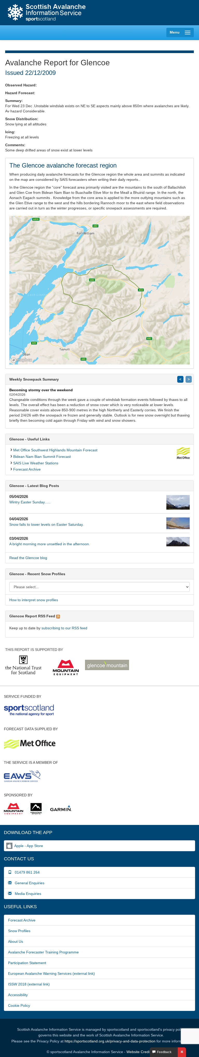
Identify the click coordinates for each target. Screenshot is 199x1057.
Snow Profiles (19, 931)
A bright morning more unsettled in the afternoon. (49, 544)
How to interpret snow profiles (33, 600)
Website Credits (139, 1052)
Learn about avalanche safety (171, 13)
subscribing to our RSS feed (64, 628)
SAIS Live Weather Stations (35, 463)
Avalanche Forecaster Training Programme (43, 952)
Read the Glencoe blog (28, 558)
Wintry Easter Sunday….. (30, 502)
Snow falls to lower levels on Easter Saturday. (46, 524)
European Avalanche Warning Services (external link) (51, 973)
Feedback (163, 1052)
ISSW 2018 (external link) (29, 984)
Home (47, 12)
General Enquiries (28, 883)
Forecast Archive (27, 469)
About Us (15, 941)
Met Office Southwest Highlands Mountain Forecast (55, 450)
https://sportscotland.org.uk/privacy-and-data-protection (110, 1041)
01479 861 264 (26, 872)
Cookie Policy (19, 1005)
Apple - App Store (28, 846)
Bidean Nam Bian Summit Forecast (42, 456)
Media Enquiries (26, 894)
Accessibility (18, 995)
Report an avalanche (127, 13)
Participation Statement (27, 963)
